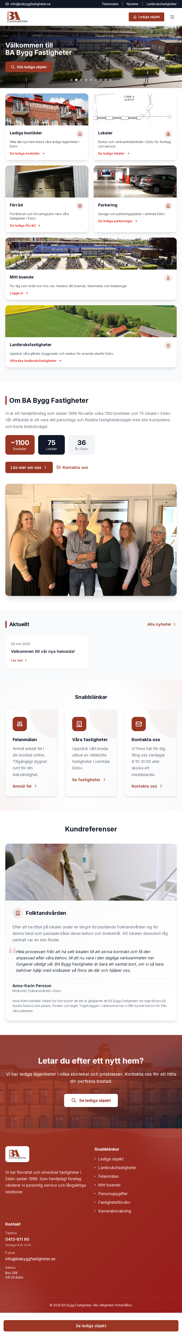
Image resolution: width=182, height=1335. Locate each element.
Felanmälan (110, 4)
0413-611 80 (17, 1239)
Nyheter (132, 4)
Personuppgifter (113, 1193)
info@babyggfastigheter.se (30, 1258)
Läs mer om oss (26, 467)
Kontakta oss (75, 467)
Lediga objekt (110, 1159)
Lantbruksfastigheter (117, 1167)
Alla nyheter (159, 624)
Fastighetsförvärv (114, 1202)
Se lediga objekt (95, 1100)
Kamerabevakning (114, 1211)
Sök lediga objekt (32, 67)
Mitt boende (109, 1185)
